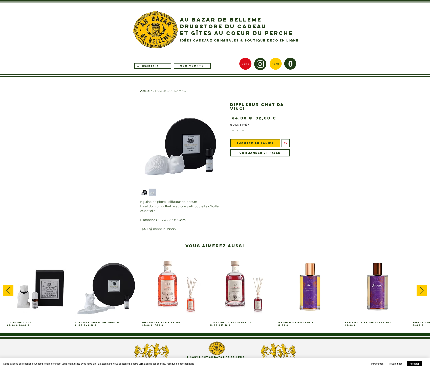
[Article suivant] (422, 290)
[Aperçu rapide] (39, 286)
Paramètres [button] (377, 363)
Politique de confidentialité (180, 363)
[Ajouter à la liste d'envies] (286, 143)
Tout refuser (395, 363)
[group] (215, 290)
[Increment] (243, 130)
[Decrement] (233, 130)
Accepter (414, 363)
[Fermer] (426, 363)
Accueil (145, 90)
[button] (290, 64)
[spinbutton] (238, 130)
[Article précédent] (8, 290)
